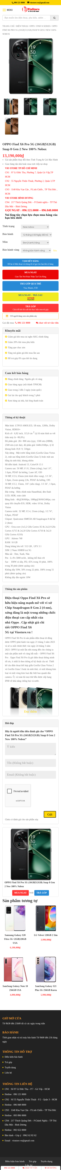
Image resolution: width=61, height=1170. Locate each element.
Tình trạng (8, 226)
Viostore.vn (23, 632)
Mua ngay (20, 893)
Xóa (55, 250)
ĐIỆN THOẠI (22, 26)
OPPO (32, 26)
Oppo (15, 622)
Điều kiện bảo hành (14, 1057)
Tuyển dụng (10, 1067)
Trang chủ (8, 26)
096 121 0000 (23, 323)
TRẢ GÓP (30, 308)
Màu (5, 241)
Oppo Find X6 (30, 598)
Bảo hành (7, 234)
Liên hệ (8, 1073)
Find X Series (43, 26)
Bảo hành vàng (10, 249)
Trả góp (8, 1062)
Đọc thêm (30, 711)
